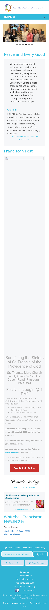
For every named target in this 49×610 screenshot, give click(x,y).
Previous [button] (6, 32)
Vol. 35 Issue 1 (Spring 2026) (17, 531)
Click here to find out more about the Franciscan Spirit (24, 138)
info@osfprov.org (11, 452)
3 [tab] (23, 44)
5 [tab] (29, 44)
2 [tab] (20, 44)
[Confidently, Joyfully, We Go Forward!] (24, 7)
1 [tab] (17, 44)
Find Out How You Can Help (24, 487)
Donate (14, 563)
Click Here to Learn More (24, 509)
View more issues (12, 534)
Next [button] (42, 32)
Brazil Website (28, 590)
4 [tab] (26, 44)
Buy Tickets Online (24, 468)
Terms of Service (26, 598)
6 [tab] (32, 44)
